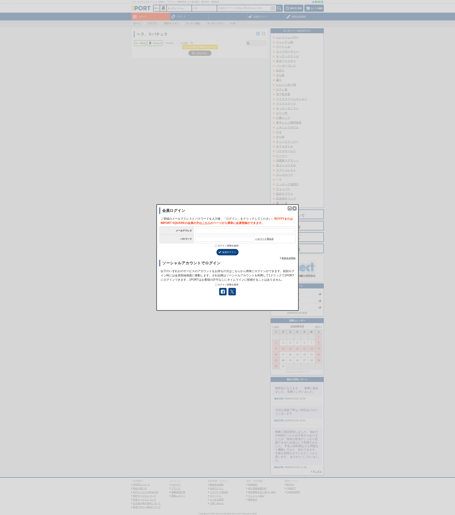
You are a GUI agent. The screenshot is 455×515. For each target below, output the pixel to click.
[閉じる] (294, 208)
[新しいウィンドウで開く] (290, 208)
